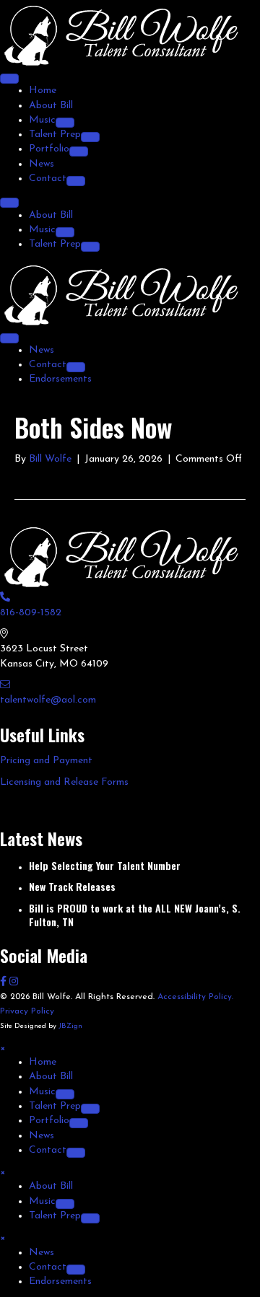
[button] (4, 982)
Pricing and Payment (46, 760)
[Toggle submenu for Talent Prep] (90, 137)
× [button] (2, 1047)
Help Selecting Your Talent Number (105, 865)
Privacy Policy (27, 1011)
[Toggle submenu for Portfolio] (78, 151)
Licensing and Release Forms (64, 782)
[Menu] (9, 79)
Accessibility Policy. (195, 997)
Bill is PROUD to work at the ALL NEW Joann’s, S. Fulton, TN (134, 915)
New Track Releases (72, 886)
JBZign (70, 1026)
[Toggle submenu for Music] (65, 123)
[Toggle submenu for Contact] (75, 181)
